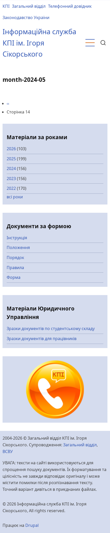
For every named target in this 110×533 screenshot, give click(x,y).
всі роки (15, 197)
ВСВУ (8, 451)
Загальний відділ (29, 6)
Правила (15, 267)
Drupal (32, 525)
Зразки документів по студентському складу (51, 328)
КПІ (6, 6)
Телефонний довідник (70, 6)
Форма (13, 277)
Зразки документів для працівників (41, 338)
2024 (11, 168)
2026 (11, 149)
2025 (11, 159)
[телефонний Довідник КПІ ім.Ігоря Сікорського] (55, 389)
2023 (11, 178)
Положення (18, 247)
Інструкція (17, 238)
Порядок (15, 257)
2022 (11, 188)
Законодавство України (26, 17)
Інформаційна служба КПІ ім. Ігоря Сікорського (39, 43)
